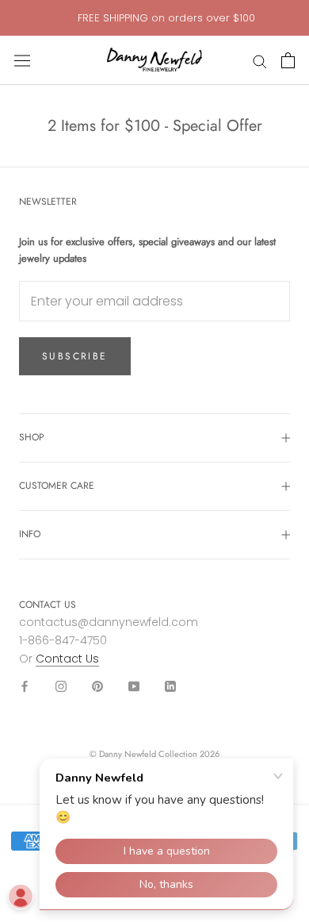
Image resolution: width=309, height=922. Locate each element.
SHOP (31, 437)
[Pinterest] (97, 686)
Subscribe (75, 356)
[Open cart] (288, 60)
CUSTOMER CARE (56, 485)
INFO (29, 534)
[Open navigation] (22, 60)
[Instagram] (61, 686)
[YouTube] (133, 686)
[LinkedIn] (170, 686)
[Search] (260, 60)
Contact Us (67, 659)
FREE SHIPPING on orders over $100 (166, 17)
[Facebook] (24, 686)
